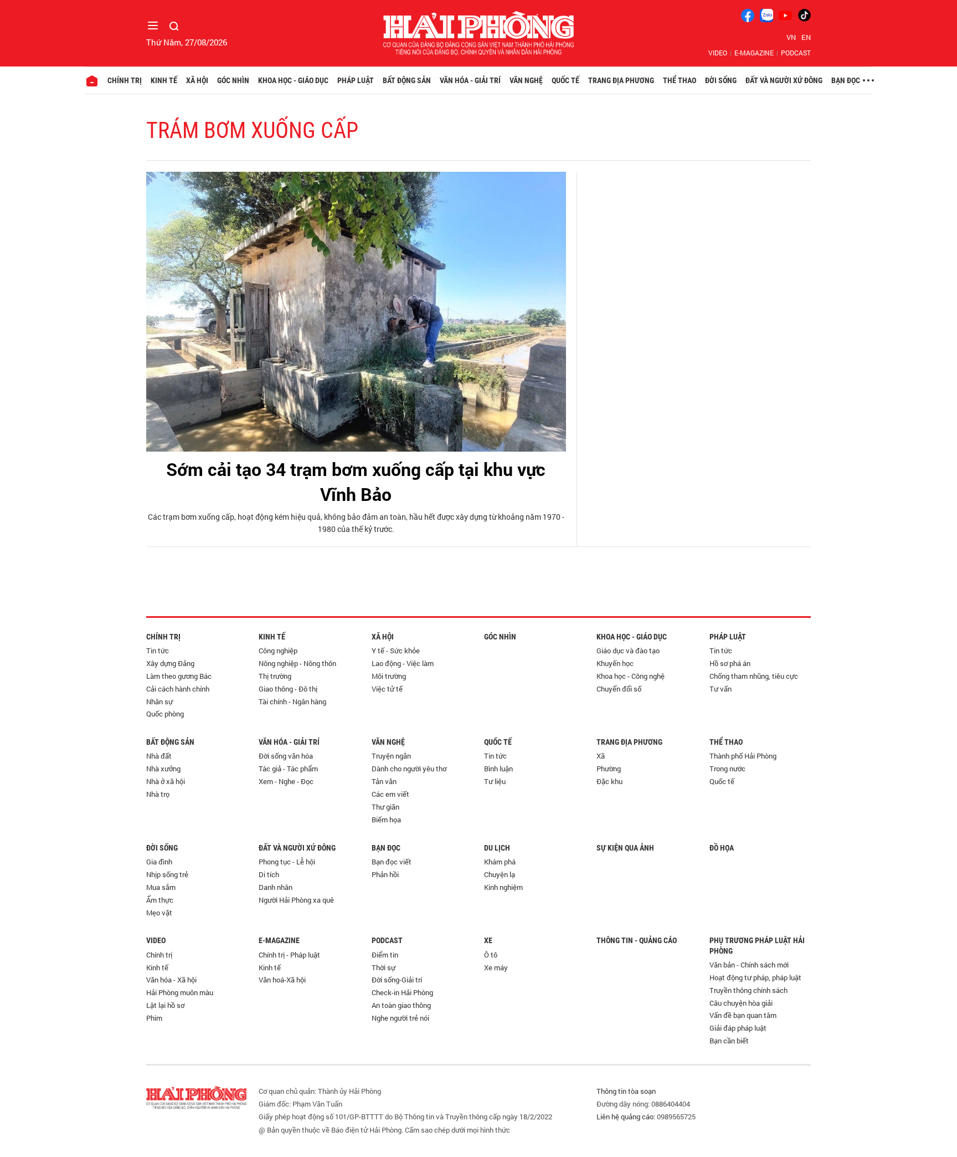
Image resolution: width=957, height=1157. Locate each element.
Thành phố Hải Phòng (742, 756)
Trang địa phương (621, 80)
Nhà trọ (157, 794)
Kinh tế (164, 80)
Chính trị (124, 80)
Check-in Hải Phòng (402, 992)
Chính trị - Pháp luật (289, 955)
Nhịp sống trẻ (167, 874)
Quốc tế (565, 80)
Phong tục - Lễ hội (287, 862)
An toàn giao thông (401, 1005)
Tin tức (157, 651)
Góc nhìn (233, 80)
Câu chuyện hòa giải (741, 1003)
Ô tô (490, 955)
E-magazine (754, 52)
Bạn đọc (845, 80)
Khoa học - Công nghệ (630, 676)
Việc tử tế (387, 689)
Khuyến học (615, 663)
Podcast (796, 52)
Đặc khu (609, 781)
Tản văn (384, 781)
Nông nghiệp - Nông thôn (297, 663)
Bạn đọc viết (391, 862)
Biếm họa (386, 820)
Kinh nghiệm (503, 887)
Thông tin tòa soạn (626, 1091)
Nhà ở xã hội (165, 781)
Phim (154, 1018)
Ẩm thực (159, 900)
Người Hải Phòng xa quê (296, 900)
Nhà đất (159, 756)
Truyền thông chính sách (748, 990)
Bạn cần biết (729, 1041)
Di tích (269, 874)
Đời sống (721, 80)
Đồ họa (721, 847)
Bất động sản (407, 80)
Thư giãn (385, 807)
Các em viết (390, 794)
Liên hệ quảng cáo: (625, 1117)
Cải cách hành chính (177, 689)
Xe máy (496, 967)
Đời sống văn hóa (286, 756)
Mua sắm (161, 887)
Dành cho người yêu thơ (409, 769)
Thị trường (275, 676)
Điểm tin (385, 955)
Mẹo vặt (159, 913)
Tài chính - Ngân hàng (292, 702)
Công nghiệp (278, 651)
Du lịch (497, 847)
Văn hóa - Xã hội (171, 980)
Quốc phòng (165, 714)
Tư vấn (720, 689)
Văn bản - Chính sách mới (749, 965)
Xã (600, 756)
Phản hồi (385, 874)
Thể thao (679, 80)
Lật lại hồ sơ (165, 1005)
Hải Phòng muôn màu (179, 992)
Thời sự (383, 967)
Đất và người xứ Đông (783, 80)
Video (717, 52)
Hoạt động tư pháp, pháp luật (755, 977)
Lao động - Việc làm (403, 663)
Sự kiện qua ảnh (625, 847)
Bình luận (498, 769)
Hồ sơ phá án (729, 663)
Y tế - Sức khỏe (396, 651)
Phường (608, 769)
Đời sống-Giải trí (397, 980)
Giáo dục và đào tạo (628, 651)
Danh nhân (275, 887)
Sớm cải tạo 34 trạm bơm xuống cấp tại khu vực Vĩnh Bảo (356, 481)
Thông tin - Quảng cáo (636, 940)
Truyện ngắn (391, 756)
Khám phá (500, 862)
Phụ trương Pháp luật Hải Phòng (757, 945)
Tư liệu (495, 781)
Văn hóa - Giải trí (470, 80)
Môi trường (389, 676)
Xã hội (197, 80)
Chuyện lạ (499, 874)
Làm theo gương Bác (179, 676)
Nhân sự (159, 702)
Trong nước (727, 769)
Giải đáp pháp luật (737, 1028)
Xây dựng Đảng (170, 663)
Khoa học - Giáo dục (293, 80)
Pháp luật (355, 80)
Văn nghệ (526, 80)
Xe (488, 940)
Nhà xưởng (163, 769)
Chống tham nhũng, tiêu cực (753, 676)
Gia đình (159, 862)
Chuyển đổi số (618, 689)
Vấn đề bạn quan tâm (742, 1015)
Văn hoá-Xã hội (282, 980)
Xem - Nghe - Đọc (286, 781)
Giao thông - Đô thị (288, 689)
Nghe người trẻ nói (400, 1018)
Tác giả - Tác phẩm (288, 769)
